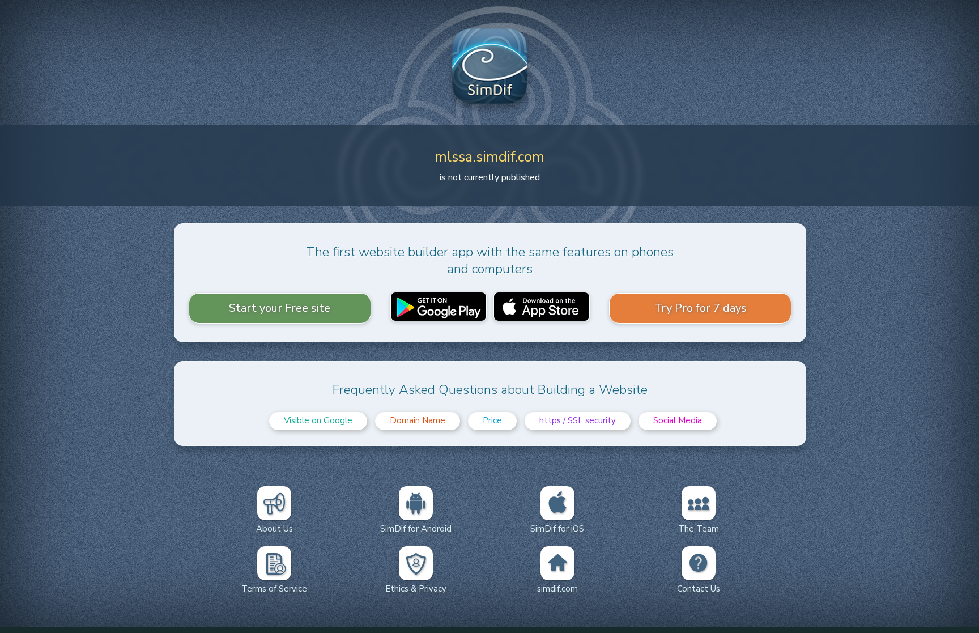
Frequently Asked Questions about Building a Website (490, 389)
